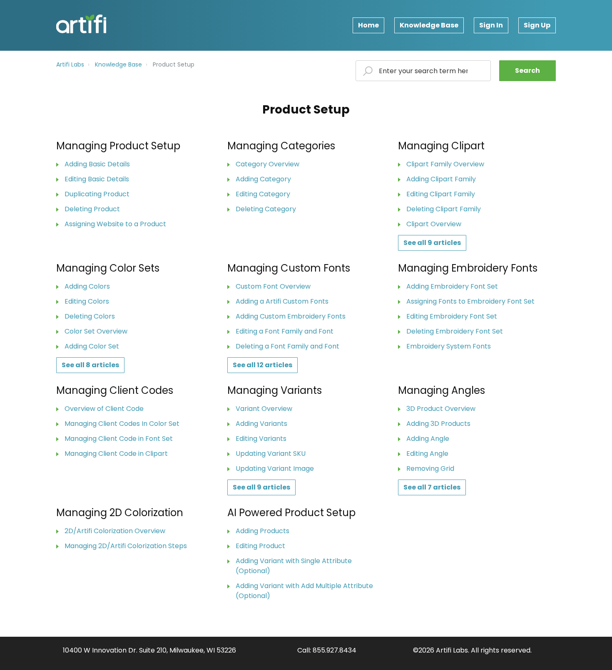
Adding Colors (87, 286)
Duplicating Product (97, 194)
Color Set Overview (96, 331)
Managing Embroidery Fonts (467, 268)
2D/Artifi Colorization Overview (115, 531)
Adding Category (263, 179)
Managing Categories (281, 146)
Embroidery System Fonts (448, 346)
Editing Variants (261, 438)
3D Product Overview (440, 408)
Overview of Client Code (104, 408)
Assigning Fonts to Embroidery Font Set (470, 301)
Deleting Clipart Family (443, 209)
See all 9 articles (432, 242)
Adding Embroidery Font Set (452, 286)
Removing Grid (430, 468)
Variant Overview (264, 408)
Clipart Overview (433, 224)
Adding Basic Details (97, 164)
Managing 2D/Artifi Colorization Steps (126, 546)
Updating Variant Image (275, 468)
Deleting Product (92, 209)
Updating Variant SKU (271, 453)
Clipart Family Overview (445, 164)
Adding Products (262, 531)
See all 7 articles (431, 487)
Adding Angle (427, 438)
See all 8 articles (90, 365)
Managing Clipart (441, 146)
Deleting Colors (90, 316)
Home (368, 25)
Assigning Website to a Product (115, 224)
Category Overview (267, 164)
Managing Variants (274, 390)
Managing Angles (441, 390)
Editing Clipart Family (440, 194)
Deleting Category (266, 209)
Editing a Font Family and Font (284, 331)
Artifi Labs (70, 64)
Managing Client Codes (114, 390)
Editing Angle (427, 453)
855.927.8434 (334, 650)
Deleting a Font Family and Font (287, 346)
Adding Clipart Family (441, 179)
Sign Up (537, 25)
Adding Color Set (92, 346)
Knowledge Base (429, 25)
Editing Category (263, 194)
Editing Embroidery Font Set (451, 316)
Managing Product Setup (118, 146)
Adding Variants (261, 423)
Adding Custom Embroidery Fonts (291, 316)
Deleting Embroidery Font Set (454, 331)
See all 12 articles (262, 365)
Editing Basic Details (97, 179)
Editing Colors (87, 301)
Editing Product (260, 546)
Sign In (491, 25)
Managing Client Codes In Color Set (122, 423)
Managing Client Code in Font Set (119, 438)
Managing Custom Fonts (288, 268)
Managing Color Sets (107, 268)
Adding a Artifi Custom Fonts (282, 301)
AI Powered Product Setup (291, 512)
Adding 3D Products (438, 423)
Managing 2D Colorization (119, 512)
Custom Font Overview (273, 286)
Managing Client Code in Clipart (116, 453)
